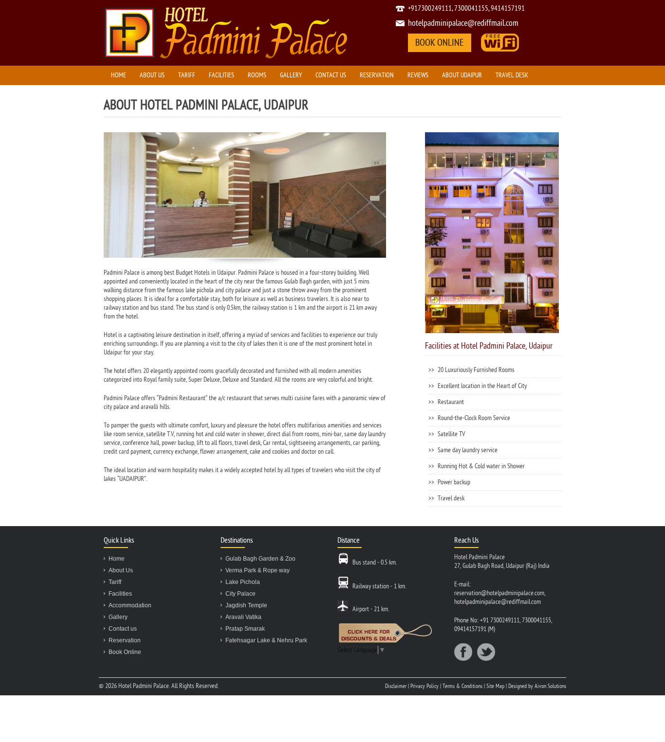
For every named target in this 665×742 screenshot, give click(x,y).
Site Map (495, 686)
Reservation (377, 75)
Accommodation (130, 605)
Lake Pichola (242, 582)
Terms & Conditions (463, 686)
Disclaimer (396, 686)
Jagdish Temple (246, 605)
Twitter (486, 652)
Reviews (417, 75)
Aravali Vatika (243, 617)
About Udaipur (462, 75)
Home (118, 75)
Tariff (186, 75)
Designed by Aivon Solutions (537, 686)
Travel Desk (512, 75)
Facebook (463, 652)
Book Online (125, 652)
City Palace (240, 593)
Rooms (257, 75)
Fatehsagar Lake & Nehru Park (266, 640)
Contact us (330, 75)
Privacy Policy (425, 686)
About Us (152, 75)
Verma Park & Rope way (257, 570)
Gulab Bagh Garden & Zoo (260, 558)
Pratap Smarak (245, 628)
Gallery (291, 75)
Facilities (221, 75)
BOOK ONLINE (439, 43)
